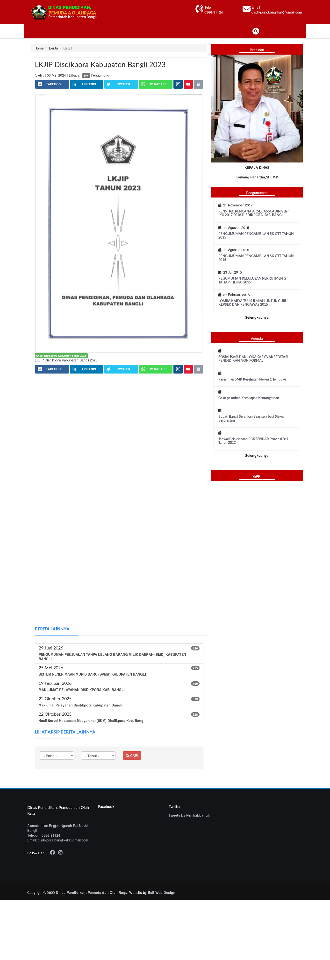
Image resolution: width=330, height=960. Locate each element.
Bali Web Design (162, 892)
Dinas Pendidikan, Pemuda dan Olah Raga (91, 892)
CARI (133, 755)
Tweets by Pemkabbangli (189, 815)
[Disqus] (119, 438)
